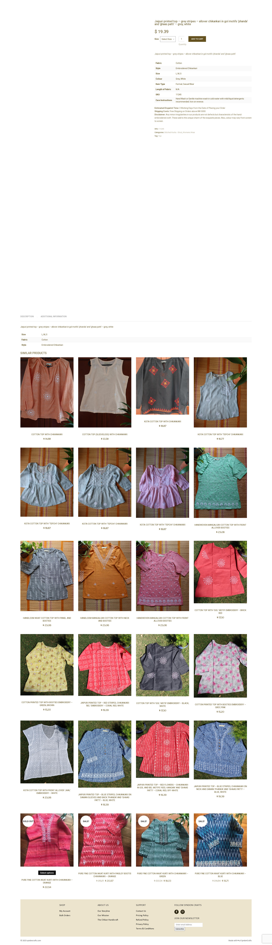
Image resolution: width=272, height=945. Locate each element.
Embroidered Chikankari (52, 345)
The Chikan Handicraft (108, 920)
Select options (47, 873)
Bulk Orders (64, 915)
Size (157, 39)
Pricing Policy (142, 915)
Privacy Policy (142, 924)
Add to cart (197, 39)
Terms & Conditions (145, 929)
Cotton (45, 340)
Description (27, 316)
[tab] (30, 316)
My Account (64, 911)
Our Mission (103, 915)
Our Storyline (104, 911)
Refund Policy (142, 920)
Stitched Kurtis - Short (173, 132)
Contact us (141, 911)
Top (160, 136)
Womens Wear (189, 132)
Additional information (54, 316)
